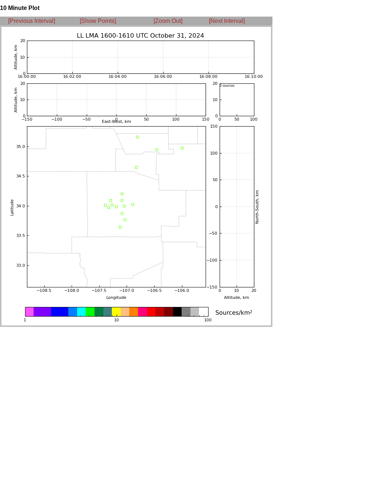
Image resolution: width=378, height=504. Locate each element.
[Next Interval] (227, 21)
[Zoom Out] (168, 21)
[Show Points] (98, 21)
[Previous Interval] (31, 21)
